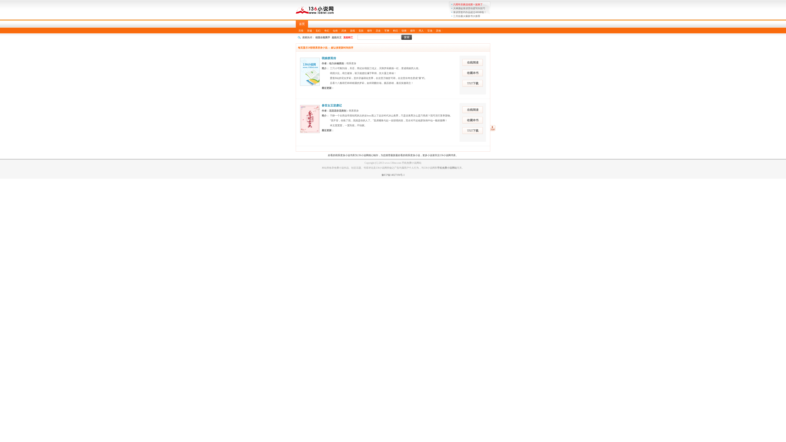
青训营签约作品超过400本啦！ (469, 12)
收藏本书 (473, 72)
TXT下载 (473, 83)
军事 (386, 30)
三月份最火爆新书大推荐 (466, 16)
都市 (369, 30)
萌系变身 (351, 63)
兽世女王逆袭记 (332, 105)
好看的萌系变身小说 (339, 155)
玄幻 (318, 30)
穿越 (309, 30)
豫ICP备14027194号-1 (393, 175)
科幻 (395, 30)
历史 (378, 30)
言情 (300, 30)
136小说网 (315, 9)
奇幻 (326, 30)
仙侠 (335, 30)
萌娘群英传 (329, 58)
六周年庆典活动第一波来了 (468, 4)
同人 (421, 30)
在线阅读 (473, 62)
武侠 (343, 30)
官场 (429, 30)
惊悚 (404, 30)
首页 (302, 24)
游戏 (352, 30)
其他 (438, 30)
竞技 (361, 30)
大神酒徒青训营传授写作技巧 (469, 8)
